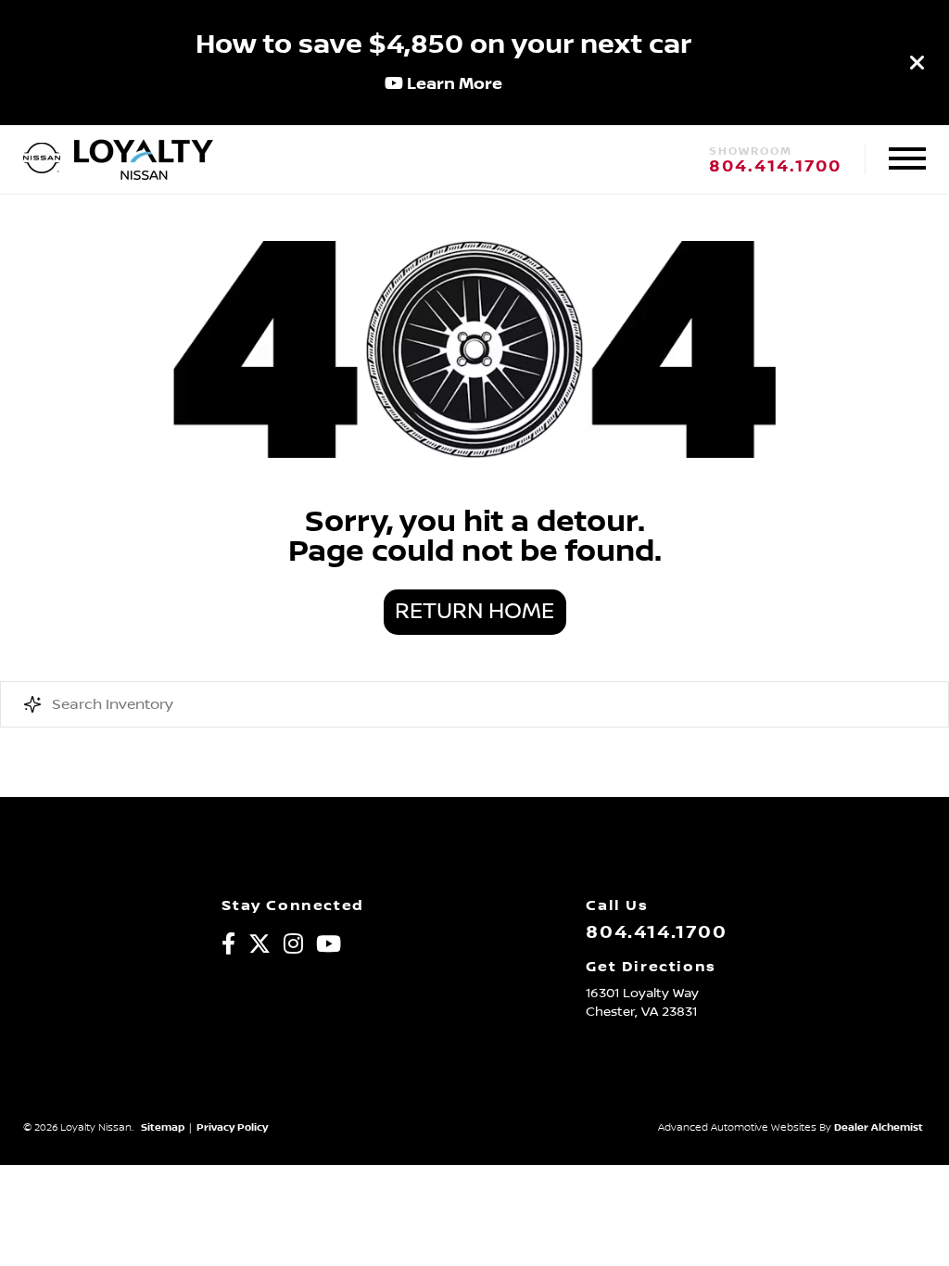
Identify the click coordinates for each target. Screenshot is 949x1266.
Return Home (474, 612)
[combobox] (474, 704)
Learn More (452, 83)
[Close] (917, 62)
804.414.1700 (775, 166)
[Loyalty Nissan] (41, 159)
